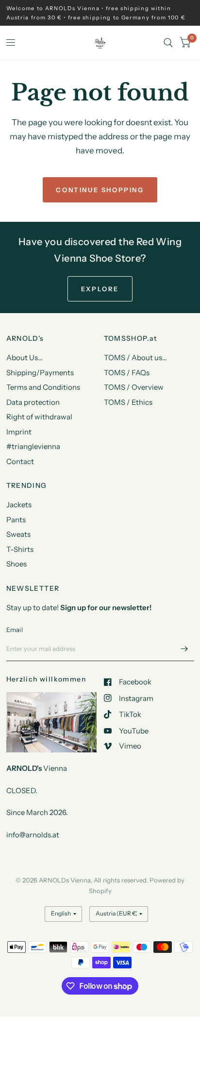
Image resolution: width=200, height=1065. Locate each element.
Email (14, 629)
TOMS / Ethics (128, 402)
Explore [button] (100, 289)
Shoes (16, 563)
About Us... (24, 357)
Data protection (33, 402)
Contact (20, 461)
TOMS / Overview (134, 387)
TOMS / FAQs (127, 372)
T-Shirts (19, 549)
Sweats (18, 534)
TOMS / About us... (135, 357)
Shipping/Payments (40, 372)
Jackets (19, 504)
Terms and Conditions (43, 387)
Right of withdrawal (39, 416)
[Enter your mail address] (184, 648)
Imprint (19, 431)
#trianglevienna (33, 446)
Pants (16, 519)
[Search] (168, 43)
